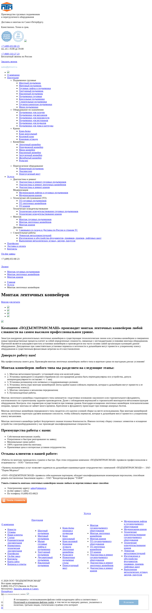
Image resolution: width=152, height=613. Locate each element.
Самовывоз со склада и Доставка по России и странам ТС (48, 230)
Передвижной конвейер (31, 147)
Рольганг (23, 160)
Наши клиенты (15, 535)
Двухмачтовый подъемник (45, 558)
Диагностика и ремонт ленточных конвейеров (42, 184)
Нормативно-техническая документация (14, 548)
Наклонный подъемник (31, 93)
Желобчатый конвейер (30, 158)
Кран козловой (69, 541)
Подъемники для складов (32, 112)
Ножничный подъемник (31, 168)
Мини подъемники (28, 107)
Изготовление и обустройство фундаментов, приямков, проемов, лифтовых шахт (60, 238)
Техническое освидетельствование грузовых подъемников (48, 211)
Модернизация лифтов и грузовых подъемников (43, 192)
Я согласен (129, 602)
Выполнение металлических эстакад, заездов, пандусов (47, 240)
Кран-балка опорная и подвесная (68, 531)
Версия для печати (10, 302)
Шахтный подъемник (30, 83)
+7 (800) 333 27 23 (10, 54)
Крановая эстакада (28, 139)
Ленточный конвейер (30, 144)
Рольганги (67, 554)
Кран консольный (28, 134)
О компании (13, 75)
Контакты (12, 249)
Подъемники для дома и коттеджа (36, 126)
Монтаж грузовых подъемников (35, 219)
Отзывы (11, 532)
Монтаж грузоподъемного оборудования (99, 528)
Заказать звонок (9, 61)
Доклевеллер (25, 171)
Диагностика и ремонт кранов (34, 187)
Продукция (13, 77)
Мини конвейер (27, 150)
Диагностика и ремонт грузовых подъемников (42, 182)
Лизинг (5, 266)
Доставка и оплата (16, 246)
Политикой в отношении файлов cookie (34, 602)
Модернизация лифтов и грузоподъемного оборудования (135, 524)
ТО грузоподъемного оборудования (100, 542)
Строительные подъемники (33, 101)
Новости (11, 529)
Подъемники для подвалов (32, 123)
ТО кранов (24, 206)
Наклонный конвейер (30, 152)
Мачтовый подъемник (30, 85)
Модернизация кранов (30, 195)
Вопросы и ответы (16, 564)
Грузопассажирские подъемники (35, 104)
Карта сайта (13, 561)
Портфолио (13, 243)
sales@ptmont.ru (9, 66)
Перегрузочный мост (29, 174)
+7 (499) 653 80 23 (10, 46)
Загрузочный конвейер (30, 155)
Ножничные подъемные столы (68, 560)
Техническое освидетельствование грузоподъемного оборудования (135, 536)
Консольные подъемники (32, 99)
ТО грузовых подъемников (32, 200)
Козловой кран (26, 136)
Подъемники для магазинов (33, 115)
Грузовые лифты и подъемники (35, 88)
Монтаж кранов (27, 224)
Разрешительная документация (15, 541)
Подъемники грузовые (30, 96)
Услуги (10, 176)
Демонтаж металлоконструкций (35, 235)
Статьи (11, 537)
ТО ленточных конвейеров (32, 203)
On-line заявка (8, 254)
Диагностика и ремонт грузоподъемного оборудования (101, 557)
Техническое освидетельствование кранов (40, 214)
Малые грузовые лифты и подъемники (44, 545)
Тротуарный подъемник (31, 91)
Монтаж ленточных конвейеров (35, 222)
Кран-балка (25, 131)
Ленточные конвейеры (68, 550)
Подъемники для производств (34, 117)
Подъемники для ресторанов (33, 120)
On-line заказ (13, 556)
